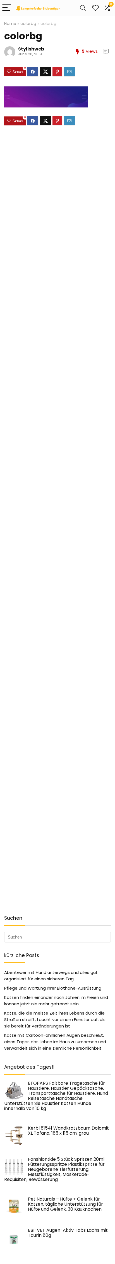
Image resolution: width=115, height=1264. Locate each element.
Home (10, 23)
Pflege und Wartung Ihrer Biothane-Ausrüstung (52, 988)
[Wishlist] (95, 8)
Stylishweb (31, 49)
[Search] (83, 8)
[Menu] (6, 8)
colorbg (28, 23)
